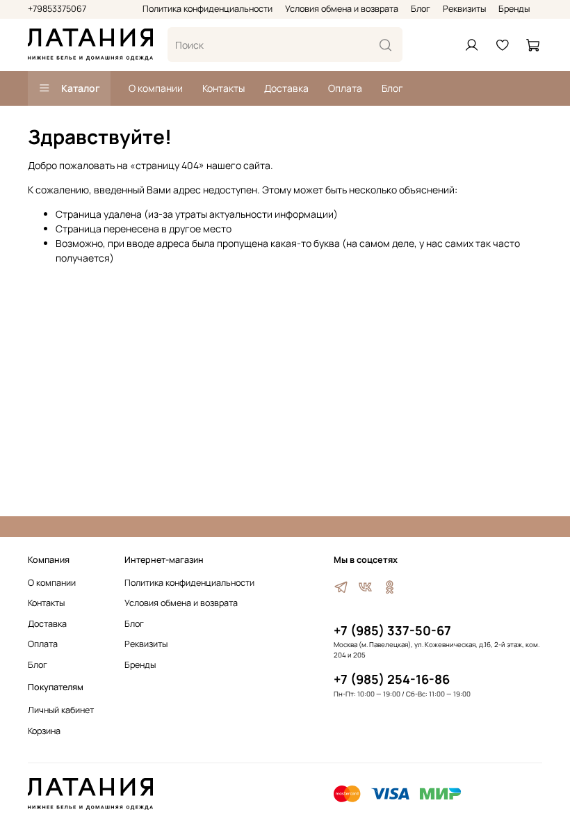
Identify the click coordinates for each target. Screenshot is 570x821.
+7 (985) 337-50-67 (392, 630)
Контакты (223, 88)
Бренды (514, 9)
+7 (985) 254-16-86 (392, 679)
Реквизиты (464, 9)
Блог (420, 9)
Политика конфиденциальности (207, 9)
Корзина (44, 731)
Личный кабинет (61, 710)
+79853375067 (57, 9)
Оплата (345, 88)
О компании (156, 88)
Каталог (80, 88)
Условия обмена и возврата (341, 9)
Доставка (286, 88)
